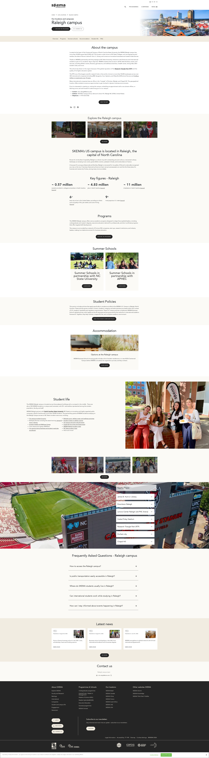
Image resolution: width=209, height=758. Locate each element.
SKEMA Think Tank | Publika (141, 696)
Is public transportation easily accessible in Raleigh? (92, 576)
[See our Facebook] (77, 107)
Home (53, 15)
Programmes (133, 7)
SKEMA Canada (110, 693)
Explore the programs (104, 236)
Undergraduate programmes (87, 691)
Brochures (58, 726)
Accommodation (85, 39)
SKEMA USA (109, 707)
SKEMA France (110, 699)
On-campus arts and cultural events (74, 422)
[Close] (206, 755)
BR (154, 2)
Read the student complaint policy (104, 319)
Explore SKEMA (56, 691)
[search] (125, 7)
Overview (55, 39)
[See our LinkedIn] (71, 107)
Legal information (110, 737)
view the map (104, 102)
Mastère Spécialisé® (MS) (86, 700)
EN (150, 2)
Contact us (78, 29)
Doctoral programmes (85, 706)
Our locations (62, 15)
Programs (63, 39)
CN (156, 2)
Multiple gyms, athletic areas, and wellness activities (79, 419)
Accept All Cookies (166, 755)
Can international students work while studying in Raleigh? (95, 596)
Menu (153, 7)
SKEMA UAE (109, 705)
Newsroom (55, 710)
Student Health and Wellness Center (40, 424)
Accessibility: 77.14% (123, 737)
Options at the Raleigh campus (104, 354)
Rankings (54, 696)
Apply (57, 720)
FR (152, 2)
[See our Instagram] (74, 107)
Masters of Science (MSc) (86, 697)
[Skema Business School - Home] (59, 6)
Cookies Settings (154, 755)
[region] (104, 755)
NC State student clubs (70, 428)
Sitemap (132, 737)
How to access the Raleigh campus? (85, 566)
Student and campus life (59, 705)
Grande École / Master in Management (86, 694)
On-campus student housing (37, 419)
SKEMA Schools (83, 708)
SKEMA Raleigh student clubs (72, 426)
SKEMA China (110, 696)
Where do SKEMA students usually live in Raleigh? (92, 586)
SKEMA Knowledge (138, 693)
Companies (145, 7)
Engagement (55, 707)
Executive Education (84, 703)
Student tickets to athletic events (73, 420)
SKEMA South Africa (111, 702)
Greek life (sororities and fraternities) (74, 424)
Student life (95, 39)
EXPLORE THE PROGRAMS (62, 29)
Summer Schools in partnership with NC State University (87, 276)
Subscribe (90, 728)
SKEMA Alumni (137, 691)
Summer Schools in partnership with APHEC (122, 276)
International (55, 699)
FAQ (101, 39)
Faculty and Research (58, 693)
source (54, 190)
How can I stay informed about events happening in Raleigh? (96, 605)
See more (104, 141)
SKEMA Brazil (109, 691)
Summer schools (73, 39)
